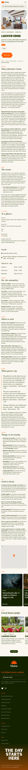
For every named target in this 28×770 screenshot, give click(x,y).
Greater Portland (5, 702)
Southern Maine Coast (7, 696)
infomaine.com (5, 726)
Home (2, 61)
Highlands (3, 705)
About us (3, 732)
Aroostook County (6, 712)
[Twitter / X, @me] (2, 688)
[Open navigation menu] (25, 2)
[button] (14, 555)
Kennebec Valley (5, 715)
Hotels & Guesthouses (11, 61)
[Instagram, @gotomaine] (5, 688)
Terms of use (4, 740)
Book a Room (7, 55)
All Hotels (14, 651)
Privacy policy (4, 743)
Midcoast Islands (5, 718)
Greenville (20, 61)
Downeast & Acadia (6, 709)
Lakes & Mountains (6, 699)
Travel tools (4, 729)
